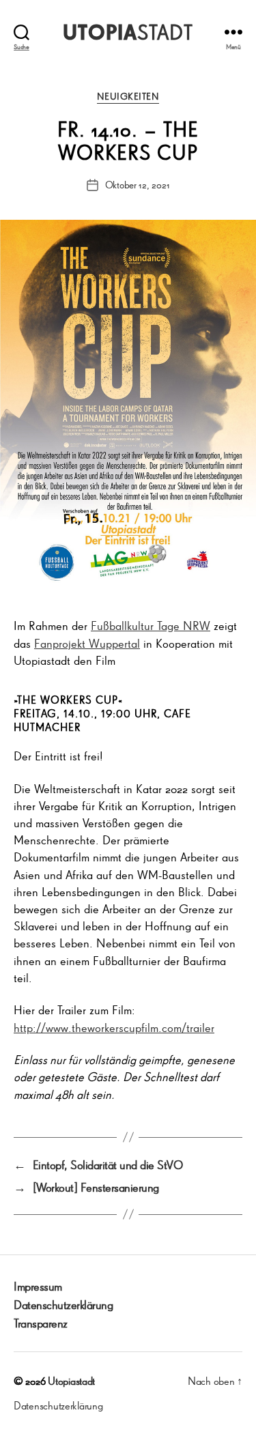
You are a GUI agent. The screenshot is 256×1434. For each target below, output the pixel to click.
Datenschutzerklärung (63, 1304)
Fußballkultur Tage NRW (150, 625)
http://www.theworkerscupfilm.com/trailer (114, 1027)
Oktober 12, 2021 (137, 184)
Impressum (38, 1285)
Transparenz (41, 1322)
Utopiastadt (71, 1381)
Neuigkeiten (128, 96)
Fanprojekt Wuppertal (87, 642)
